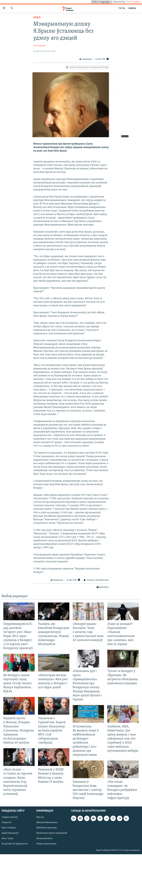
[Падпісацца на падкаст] (100, 818)
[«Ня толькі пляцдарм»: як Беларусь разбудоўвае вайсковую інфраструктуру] (123, 769)
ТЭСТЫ (121, 8)
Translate (136, 2)
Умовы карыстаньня (46, 844)
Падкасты (6, 822)
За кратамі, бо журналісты (15, 844)
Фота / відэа (7, 838)
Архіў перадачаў (10, 833)
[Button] (85, 59)
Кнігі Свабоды (9, 828)
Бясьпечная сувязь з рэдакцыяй (51, 833)
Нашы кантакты (44, 838)
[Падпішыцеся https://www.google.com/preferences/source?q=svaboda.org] (73, 818)
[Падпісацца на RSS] (126, 818)
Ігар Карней (39, 46)
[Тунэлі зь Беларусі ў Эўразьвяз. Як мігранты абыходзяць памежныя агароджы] (123, 658)
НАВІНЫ (132, 8)
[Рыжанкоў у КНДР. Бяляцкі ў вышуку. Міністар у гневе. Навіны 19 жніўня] (53, 757)
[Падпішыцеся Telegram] (119, 818)
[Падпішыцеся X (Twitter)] (86, 818)
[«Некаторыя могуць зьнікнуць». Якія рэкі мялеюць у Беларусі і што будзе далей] (53, 662)
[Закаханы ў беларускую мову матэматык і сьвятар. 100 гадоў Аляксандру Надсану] (88, 769)
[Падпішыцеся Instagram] (113, 818)
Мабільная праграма (46, 828)
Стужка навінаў (9, 817)
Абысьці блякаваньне (46, 822)
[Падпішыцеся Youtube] (93, 818)
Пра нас (40, 817)
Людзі (36, 17)
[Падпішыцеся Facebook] (80, 818)
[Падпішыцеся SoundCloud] (106, 818)
